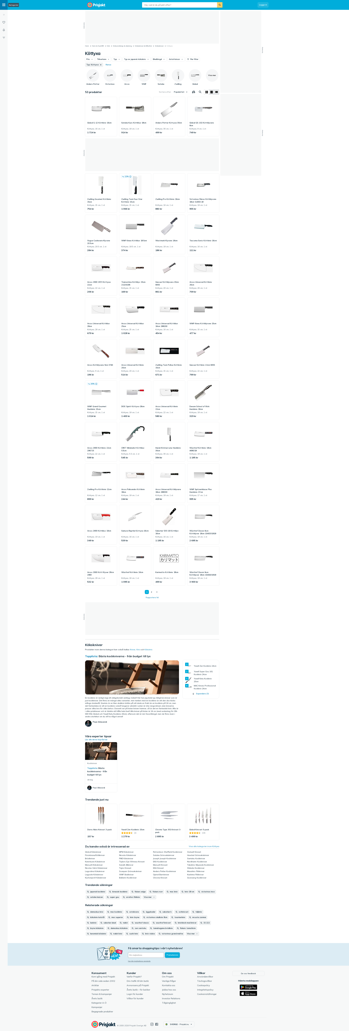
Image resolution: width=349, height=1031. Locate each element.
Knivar (133, 649)
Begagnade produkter (102, 1011)
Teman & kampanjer (101, 994)
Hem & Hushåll (98, 46)
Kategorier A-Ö (98, 1002)
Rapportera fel (152, 597)
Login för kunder (135, 994)
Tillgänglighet (169, 1002)
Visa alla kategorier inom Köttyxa (204, 846)
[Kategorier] (4, 5)
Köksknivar (159, 46)
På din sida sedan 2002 (103, 981)
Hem (87, 46)
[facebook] (157, 1024)
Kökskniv (148, 649)
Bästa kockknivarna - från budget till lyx (125, 656)
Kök (108, 46)
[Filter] (4, 37)
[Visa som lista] (211, 92)
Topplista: (91, 656)
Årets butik (97, 998)
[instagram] (152, 1024)
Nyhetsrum (167, 994)
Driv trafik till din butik (138, 981)
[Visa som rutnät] (206, 92)
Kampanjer (96, 1007)
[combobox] (179, 5)
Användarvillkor (205, 976)
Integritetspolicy (205, 989)
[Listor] (4, 22)
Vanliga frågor (169, 981)
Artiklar (95, 985)
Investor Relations (171, 998)
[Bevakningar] (4, 30)
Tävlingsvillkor (204, 981)
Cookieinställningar (206, 994)
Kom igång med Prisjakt (103, 976)
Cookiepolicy (203, 985)
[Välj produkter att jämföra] (193, 92)
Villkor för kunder (135, 998)
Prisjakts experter (100, 989)
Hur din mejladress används (139, 961)
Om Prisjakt (168, 976)
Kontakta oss (168, 985)
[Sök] (219, 5)
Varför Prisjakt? (134, 976)
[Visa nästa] (157, 592)
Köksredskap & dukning (122, 46)
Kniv (138, 649)
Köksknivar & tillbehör (143, 46)
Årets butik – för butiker (138, 989)
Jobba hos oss (169, 989)
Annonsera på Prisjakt (138, 985)
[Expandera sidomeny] (4, 14)
